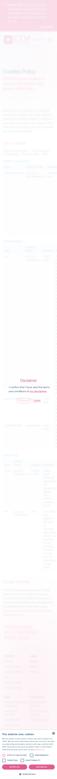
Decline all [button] (41, 767)
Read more (40, 749)
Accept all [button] (14, 767)
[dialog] (28, 754)
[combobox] (53, 733)
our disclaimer (38, 391)
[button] (28, 774)
